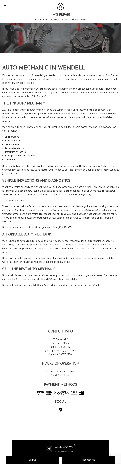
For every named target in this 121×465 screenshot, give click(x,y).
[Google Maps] (60, 410)
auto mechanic (24, 75)
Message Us (88, 459)
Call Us (32, 459)
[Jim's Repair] (60, 6)
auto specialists (40, 113)
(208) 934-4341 (64, 346)
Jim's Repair (60, 14)
